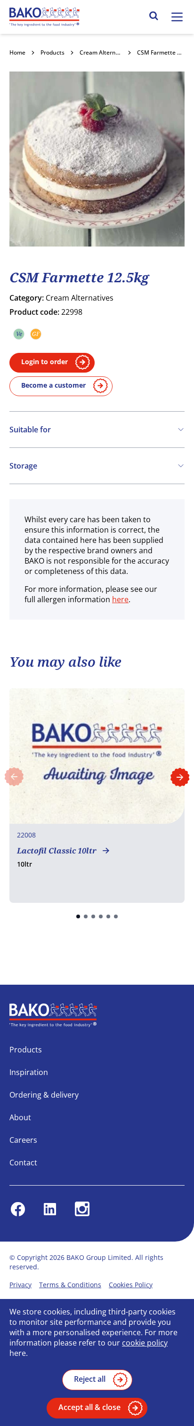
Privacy (20, 1284)
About (20, 1117)
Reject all (89, 1379)
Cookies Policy (131, 1284)
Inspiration (28, 1072)
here (120, 599)
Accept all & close (89, 1407)
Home (17, 52)
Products (52, 52)
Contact (23, 1162)
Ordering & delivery (44, 1095)
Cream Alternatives (106, 52)
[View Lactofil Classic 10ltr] (97, 795)
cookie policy (145, 1343)
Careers (23, 1140)
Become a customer (53, 385)
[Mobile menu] (177, 17)
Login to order (44, 361)
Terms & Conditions (70, 1284)
